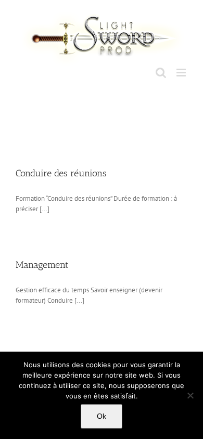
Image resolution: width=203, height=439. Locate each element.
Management (42, 264)
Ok (101, 416)
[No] (190, 395)
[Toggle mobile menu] (181, 72)
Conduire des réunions (61, 173)
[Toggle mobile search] (161, 72)
